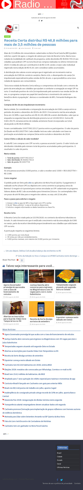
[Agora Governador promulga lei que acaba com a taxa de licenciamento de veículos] (15, 271)
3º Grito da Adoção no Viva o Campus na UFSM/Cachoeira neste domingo (47, 256)
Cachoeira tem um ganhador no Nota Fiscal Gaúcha (26, 426)
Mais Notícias (8, 329)
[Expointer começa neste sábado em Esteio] (68, 302)
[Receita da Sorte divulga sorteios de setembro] (41, 302)
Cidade (59, 457)
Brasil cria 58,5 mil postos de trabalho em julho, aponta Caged (30, 388)
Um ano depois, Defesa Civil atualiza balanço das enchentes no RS (32, 251)
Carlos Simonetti (25, 48)
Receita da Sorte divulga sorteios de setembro (41, 320)
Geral (59, 464)
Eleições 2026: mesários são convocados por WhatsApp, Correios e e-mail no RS (38, 369)
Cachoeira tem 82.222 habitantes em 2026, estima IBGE (28, 365)
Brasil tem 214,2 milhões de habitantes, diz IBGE (25, 374)
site (29, 183)
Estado (7, 36)
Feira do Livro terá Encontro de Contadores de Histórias (28, 421)
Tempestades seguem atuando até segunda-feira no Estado (66, 287)
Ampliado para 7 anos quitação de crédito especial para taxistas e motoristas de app (40, 379)
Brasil (59, 453)
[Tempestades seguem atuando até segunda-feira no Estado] (68, 271)
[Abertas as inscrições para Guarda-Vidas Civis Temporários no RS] (15, 302)
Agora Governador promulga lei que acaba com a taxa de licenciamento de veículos (14, 289)
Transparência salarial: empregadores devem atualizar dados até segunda (35, 405)
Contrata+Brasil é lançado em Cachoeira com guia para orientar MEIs (33, 383)
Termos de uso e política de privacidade (58, 483)
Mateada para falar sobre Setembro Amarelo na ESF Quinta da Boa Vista (35, 417)
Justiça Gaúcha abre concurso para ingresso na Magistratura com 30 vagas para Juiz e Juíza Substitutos (41, 289)
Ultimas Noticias (17, 36)
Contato (77, 483)
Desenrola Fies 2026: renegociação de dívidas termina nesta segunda (33, 400)
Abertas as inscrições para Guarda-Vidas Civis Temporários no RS (15, 318)
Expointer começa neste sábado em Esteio (67, 318)
